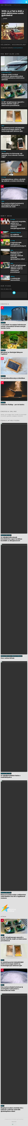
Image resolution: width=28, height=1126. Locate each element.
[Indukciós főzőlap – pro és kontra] (14, 391)
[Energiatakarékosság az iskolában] (14, 365)
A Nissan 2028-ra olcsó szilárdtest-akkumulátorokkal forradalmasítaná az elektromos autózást (12, 77)
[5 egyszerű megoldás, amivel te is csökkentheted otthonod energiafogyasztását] (5, 221)
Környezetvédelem (15, 232)
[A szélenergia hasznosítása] (5, 278)
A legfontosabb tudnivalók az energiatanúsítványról (18, 244)
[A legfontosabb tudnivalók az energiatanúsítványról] (5, 242)
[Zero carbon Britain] (14, 599)
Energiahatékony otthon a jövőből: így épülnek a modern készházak (13, 180)
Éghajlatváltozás (6, 535)
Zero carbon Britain (7, 658)
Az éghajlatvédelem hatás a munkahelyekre (10, 776)
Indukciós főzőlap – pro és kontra (12, 404)
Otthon (3, 151)
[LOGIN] (26, 1)
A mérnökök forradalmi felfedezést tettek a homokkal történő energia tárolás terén (13, 326)
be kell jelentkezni (18, 47)
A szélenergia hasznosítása (15, 279)
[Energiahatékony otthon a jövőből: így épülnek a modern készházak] (14, 168)
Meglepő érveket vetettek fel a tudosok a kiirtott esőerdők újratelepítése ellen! (17, 255)
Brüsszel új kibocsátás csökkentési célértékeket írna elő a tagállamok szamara (13, 896)
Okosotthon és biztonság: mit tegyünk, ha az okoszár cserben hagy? (12, 155)
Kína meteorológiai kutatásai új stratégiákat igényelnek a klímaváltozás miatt (12, 205)
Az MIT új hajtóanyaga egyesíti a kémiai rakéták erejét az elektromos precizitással (12, 103)
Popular (2, 276)
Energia (12, 276)
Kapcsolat (14, 1121)
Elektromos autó (6, 72)
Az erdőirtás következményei (16, 235)
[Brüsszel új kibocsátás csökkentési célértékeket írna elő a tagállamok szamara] (14, 835)
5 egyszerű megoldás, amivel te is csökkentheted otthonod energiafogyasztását (18, 225)
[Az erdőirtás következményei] (5, 234)
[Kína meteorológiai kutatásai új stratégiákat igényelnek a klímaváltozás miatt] (14, 192)
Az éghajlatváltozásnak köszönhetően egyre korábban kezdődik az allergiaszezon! (11, 538)
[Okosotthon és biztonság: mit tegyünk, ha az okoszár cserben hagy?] (14, 142)
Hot (2, 219)
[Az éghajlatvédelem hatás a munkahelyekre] (14, 716)
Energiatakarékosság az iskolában (13, 378)
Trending (2, 85)
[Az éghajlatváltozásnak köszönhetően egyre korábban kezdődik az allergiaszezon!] (14, 478)
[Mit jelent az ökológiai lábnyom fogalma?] (14, 340)
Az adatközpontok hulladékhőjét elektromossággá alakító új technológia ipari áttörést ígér (12, 129)
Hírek (2, 99)
